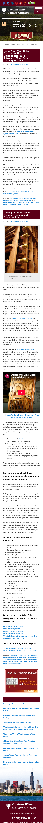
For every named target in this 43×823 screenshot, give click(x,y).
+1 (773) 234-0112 (22, 25)
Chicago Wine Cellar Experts (12, 202)
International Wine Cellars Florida (14, 638)
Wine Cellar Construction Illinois (20, 662)
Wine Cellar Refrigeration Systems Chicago (21, 203)
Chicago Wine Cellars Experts (13, 626)
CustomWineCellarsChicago (19, 64)
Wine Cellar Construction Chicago (26, 657)
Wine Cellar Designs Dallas (12, 629)
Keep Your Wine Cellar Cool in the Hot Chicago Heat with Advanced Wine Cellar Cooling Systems (17, 55)
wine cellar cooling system (25, 349)
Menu (38, 12)
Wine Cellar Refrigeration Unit (28, 439)
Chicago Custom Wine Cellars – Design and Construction (17, 215)
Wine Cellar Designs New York (13, 633)
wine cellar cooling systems (21, 200)
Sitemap (12, 813)
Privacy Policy (20, 813)
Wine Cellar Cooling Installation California (17, 648)
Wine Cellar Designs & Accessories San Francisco (20, 636)
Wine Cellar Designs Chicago (12, 659)
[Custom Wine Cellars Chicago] (15, 13)
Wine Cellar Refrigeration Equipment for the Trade (19, 650)
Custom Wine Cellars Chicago (19, 198)
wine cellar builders (29, 202)
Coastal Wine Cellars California (13, 631)
